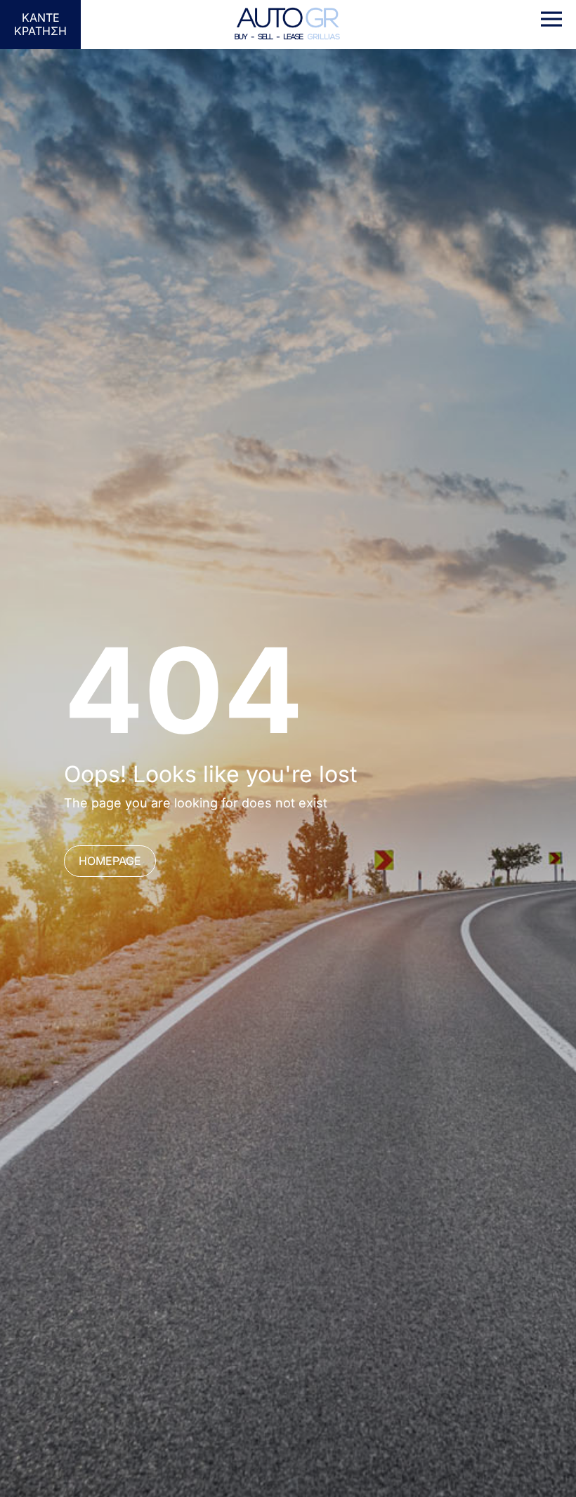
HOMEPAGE (110, 861)
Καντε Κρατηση (40, 24)
